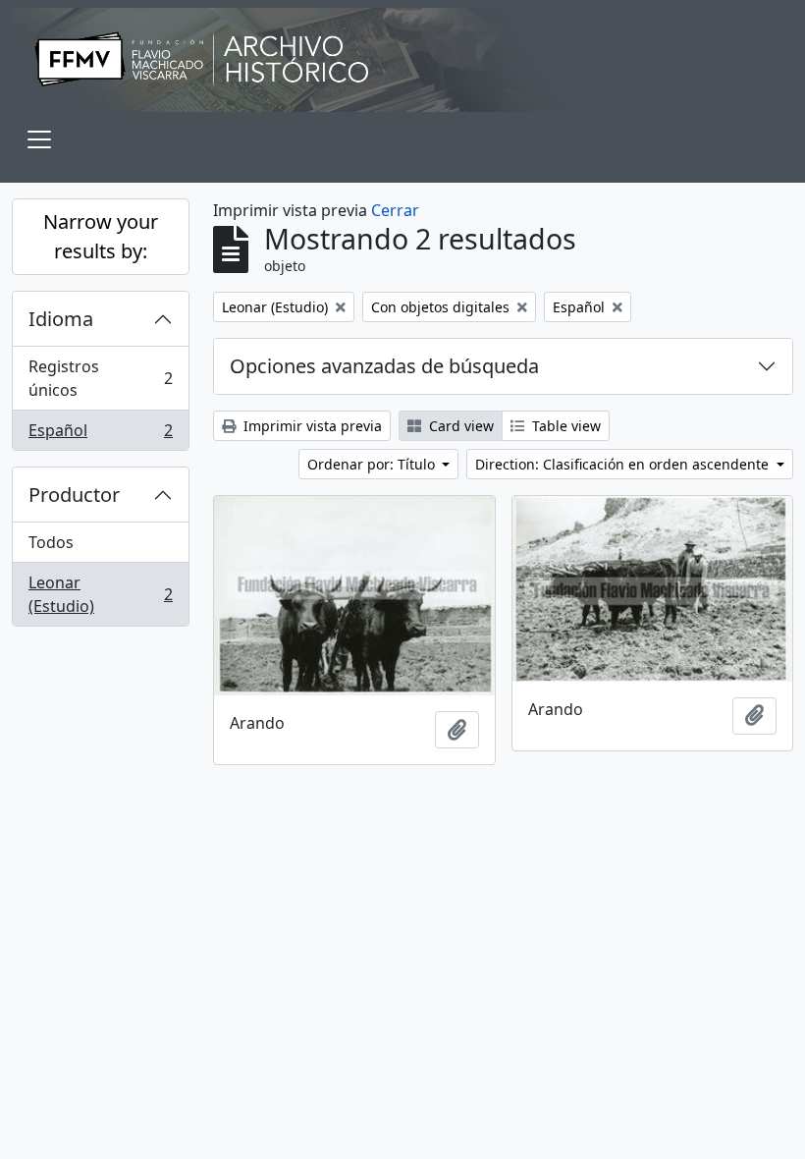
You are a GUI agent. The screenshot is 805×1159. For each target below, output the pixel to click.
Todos (51, 542)
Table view (564, 425)
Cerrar (395, 210)
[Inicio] (402, 60)
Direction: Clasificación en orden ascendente (624, 464)
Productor (74, 494)
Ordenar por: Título (373, 464)
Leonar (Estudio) (100, 594)
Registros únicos (100, 378)
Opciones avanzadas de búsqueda (384, 366)
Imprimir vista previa (311, 425)
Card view (459, 425)
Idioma (60, 318)
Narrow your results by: (100, 236)
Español (100, 434)
